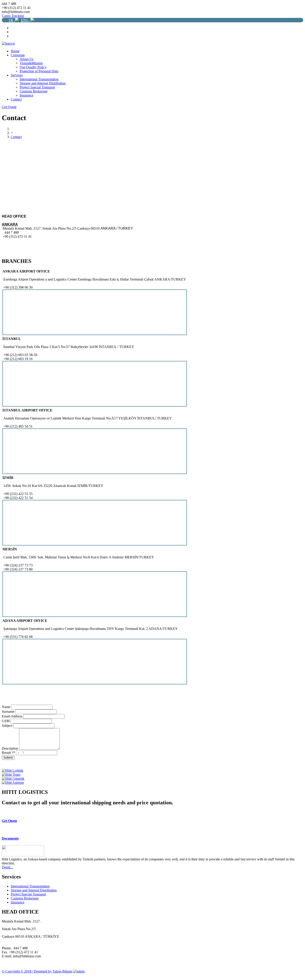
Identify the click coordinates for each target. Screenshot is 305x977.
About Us (26, 59)
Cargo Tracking (13, 16)
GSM (6, 721)
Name (6, 707)
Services (17, 75)
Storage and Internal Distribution (43, 83)
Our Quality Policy (33, 67)
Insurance (26, 95)
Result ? (8, 753)
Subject (7, 726)
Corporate (18, 55)
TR (11, 20)
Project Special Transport (37, 87)
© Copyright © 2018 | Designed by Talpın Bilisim (37, 971)
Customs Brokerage (34, 91)
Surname (8, 711)
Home (15, 51)
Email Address (12, 716)
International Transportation (39, 79)
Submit (8, 757)
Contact (16, 99)
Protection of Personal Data (39, 71)
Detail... (7, 867)
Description (10, 748)
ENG (25, 20)
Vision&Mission (31, 63)
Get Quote (9, 107)
